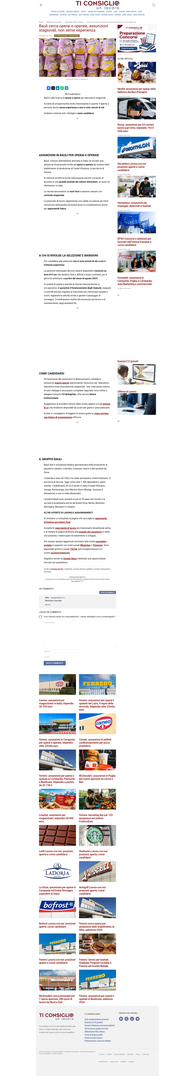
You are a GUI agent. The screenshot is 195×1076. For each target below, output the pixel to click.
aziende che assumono (90, 532)
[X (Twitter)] (127, 1019)
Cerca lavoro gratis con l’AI (96, 1028)
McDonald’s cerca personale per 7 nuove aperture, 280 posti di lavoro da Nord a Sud (57, 999)
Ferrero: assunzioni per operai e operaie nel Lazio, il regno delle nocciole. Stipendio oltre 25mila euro (97, 705)
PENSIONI (117, 15)
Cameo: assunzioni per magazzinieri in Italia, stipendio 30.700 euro (56, 703)
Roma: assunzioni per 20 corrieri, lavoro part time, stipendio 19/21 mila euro (136, 127)
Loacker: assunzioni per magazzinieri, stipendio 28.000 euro (56, 818)
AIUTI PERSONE (84, 15)
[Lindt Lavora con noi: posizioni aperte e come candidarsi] (57, 836)
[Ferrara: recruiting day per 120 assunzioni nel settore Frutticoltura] (97, 800)
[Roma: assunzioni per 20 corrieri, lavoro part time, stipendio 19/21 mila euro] (137, 109)
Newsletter (130, 1054)
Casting (109, 12)
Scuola (83, 12)
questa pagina (62, 383)
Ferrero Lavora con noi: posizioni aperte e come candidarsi (57, 961)
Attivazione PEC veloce (95, 1031)
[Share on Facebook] (48, 88)
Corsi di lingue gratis (94, 1034)
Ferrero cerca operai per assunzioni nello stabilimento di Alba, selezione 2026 (96, 926)
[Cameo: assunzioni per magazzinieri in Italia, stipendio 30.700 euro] (57, 685)
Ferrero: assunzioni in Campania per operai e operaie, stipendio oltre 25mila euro (57, 742)
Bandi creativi (131, 12)
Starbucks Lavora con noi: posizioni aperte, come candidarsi (93, 854)
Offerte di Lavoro (57, 12)
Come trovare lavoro (93, 1038)
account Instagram (60, 553)
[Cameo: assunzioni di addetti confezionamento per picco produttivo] (97, 724)
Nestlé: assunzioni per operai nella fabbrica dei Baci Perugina (137, 90)
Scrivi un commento (107, 592)
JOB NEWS (63, 15)
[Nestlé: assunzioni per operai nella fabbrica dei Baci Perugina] (137, 73)
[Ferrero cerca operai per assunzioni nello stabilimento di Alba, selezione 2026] (97, 908)
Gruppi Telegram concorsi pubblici (100, 1025)
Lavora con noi (114, 1061)
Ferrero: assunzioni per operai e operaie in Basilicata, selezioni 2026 (96, 999)
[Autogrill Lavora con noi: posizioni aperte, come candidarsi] (97, 872)
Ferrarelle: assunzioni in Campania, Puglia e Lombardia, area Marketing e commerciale (135, 281)
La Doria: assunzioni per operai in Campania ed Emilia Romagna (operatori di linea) (57, 890)
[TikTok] (132, 1019)
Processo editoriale (119, 1054)
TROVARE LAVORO (107, 15)
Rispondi (47, 604)
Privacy (138, 1054)
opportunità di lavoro (65, 528)
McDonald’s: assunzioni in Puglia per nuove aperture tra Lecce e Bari (97, 779)
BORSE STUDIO (95, 15)
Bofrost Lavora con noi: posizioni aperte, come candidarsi (57, 925)
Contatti (109, 1054)
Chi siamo (102, 1054)
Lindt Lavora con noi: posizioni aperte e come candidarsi (56, 853)
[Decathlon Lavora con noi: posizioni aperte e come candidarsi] (137, 148)
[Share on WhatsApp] (62, 88)
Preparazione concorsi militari (98, 1041)
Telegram (98, 545)
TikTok (73, 549)
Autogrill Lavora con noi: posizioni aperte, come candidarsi (92, 890)
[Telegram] (137, 1019)
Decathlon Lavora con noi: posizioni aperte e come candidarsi (132, 167)
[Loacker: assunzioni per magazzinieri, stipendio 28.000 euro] (57, 800)
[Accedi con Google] (41, 5)
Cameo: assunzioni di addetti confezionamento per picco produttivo (95, 742)
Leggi (140, 12)
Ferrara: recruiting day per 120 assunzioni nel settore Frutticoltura (96, 818)
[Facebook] (121, 1019)
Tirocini (122, 12)
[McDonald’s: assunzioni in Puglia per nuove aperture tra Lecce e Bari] (97, 760)
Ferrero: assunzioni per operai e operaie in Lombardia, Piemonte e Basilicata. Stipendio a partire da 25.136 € (57, 780)
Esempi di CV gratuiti (94, 1022)
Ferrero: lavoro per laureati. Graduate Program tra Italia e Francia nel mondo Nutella (95, 962)
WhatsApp (85, 545)
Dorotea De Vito (57, 569)
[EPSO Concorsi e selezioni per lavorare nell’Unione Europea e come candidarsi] (137, 223)
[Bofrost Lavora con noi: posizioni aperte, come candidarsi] (57, 908)
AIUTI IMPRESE (73, 15)
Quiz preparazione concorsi (97, 1019)
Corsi (115, 12)
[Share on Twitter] (53, 88)
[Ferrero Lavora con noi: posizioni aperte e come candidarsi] (57, 944)
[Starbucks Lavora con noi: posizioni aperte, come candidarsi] (97, 836)
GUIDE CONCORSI (139, 15)
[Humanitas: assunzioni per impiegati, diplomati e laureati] (137, 187)
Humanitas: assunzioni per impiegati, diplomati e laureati (134, 204)
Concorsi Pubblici (73, 12)
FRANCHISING (53, 15)
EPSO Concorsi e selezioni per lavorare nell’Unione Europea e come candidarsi (134, 242)
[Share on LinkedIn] (57, 88)
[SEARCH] (153, 5)
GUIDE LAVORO (127, 15)
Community (145, 1054)
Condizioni (123, 1061)
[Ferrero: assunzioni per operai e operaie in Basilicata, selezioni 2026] (97, 980)
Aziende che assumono (96, 12)
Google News (70, 558)
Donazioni (131, 1061)
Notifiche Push (103, 1061)
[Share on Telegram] (66, 88)
